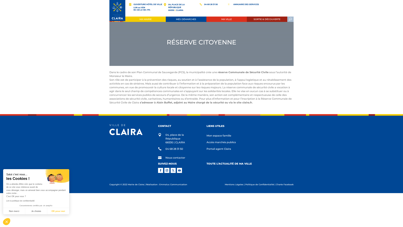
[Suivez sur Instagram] (166, 170)
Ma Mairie (145, 19)
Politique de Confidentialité (259, 184)
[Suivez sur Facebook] (160, 170)
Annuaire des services (246, 4)
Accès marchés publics (221, 142)
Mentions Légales (234, 184)
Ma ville (226, 19)
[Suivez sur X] (173, 170)
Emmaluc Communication (173, 184)
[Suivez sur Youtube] (179, 170)
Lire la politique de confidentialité (20, 201)
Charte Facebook (285, 184)
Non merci (14, 211)
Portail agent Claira (219, 149)
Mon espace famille (219, 136)
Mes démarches (186, 19)
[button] (6, 221)
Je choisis (36, 211)
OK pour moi (58, 211)
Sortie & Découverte (267, 19)
